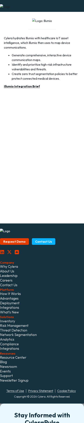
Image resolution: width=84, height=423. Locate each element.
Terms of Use (15, 391)
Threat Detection (13, 330)
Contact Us (43, 241)
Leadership (9, 276)
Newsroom (8, 367)
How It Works (10, 294)
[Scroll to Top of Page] (17, 252)
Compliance (9, 344)
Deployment (10, 303)
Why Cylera (9, 266)
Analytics (7, 339)
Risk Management (14, 326)
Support (6, 376)
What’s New (9, 312)
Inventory (7, 321)
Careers (6, 280)
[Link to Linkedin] (2, 252)
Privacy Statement (40, 391)
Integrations (9, 307)
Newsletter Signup (14, 380)
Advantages (9, 298)
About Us (7, 271)
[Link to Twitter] (9, 252)
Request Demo (14, 241)
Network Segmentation (18, 335)
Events (5, 371)
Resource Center (13, 357)
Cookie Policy (66, 391)
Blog (3, 362)
